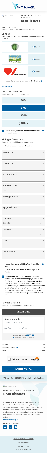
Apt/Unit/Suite (10, 207)
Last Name (8, 163)
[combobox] (5, 190)
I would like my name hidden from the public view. (22, 265)
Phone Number (10, 185)
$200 (23, 115)
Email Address (10, 174)
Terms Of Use (23, 446)
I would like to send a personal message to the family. (22, 271)
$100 (24, 107)
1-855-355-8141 (19, 378)
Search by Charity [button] (8, 86)
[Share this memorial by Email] (15, 427)
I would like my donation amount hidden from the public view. (22, 131)
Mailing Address (10, 196)
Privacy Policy (23, 443)
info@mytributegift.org (35, 378)
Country (7, 218)
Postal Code (9, 251)
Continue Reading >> (10, 420)
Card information (12, 319)
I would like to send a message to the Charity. (22, 81)
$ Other (23, 123)
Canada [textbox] (6, 223)
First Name (8, 152)
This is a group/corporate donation (18, 146)
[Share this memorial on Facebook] (5, 427)
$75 (23, 100)
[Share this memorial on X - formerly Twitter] (10, 427)
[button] (41, 82)
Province (7, 229)
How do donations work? (24, 439)
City (5, 240)
